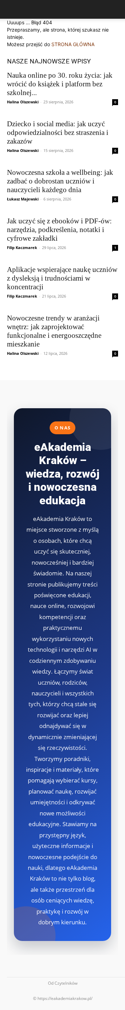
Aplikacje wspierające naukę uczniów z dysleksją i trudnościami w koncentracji (62, 278)
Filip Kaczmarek (22, 247)
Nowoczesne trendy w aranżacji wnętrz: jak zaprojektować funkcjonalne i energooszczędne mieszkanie (54, 331)
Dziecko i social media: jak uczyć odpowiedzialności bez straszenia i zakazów (57, 132)
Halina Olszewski (23, 101)
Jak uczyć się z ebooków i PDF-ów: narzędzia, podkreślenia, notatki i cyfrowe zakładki (59, 229)
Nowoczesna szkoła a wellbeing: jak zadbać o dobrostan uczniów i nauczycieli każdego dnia (60, 181)
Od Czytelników (62, 983)
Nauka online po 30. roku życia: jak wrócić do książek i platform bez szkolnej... (59, 84)
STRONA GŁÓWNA (72, 44)
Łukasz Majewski (23, 199)
